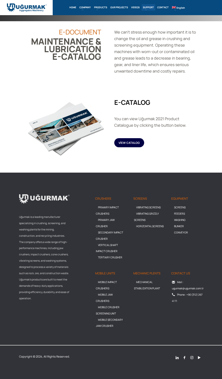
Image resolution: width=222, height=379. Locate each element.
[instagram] (192, 357)
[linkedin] (177, 357)
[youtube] (199, 357)
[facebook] (184, 357)
